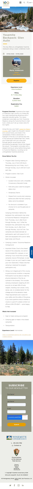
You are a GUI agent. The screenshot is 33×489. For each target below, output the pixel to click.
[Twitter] (10, 485)
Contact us (17, 445)
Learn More (16, 74)
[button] (24, 3)
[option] (16, 66)
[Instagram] (18, 485)
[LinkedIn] (22, 485)
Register (16, 80)
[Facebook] (14, 485)
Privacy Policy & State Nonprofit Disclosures (16, 467)
